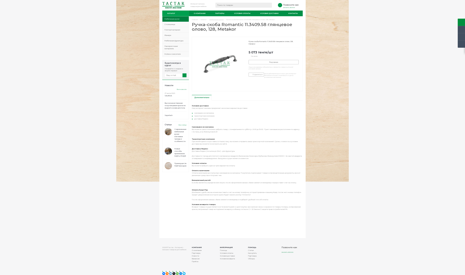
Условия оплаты (242, 13)
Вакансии (196, 259)
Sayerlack (169, 115)
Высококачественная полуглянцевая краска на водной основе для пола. (175, 105)
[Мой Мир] (180, 273)
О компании (199, 13)
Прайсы (195, 261)
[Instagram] (284, 258)
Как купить (252, 253)
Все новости (181, 89)
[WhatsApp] (177, 273)
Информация (226, 247)
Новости (195, 256)
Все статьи (182, 125)
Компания (197, 247)
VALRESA (168, 96)
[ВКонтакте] (163, 273)
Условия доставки (269, 13)
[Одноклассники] (167, 273)
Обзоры (251, 259)
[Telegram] (170, 273)
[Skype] (184, 273)
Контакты (293, 13)
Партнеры (219, 13)
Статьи (251, 250)
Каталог (171, 13)
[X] (173, 273)
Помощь (252, 247)
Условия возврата (227, 259)
